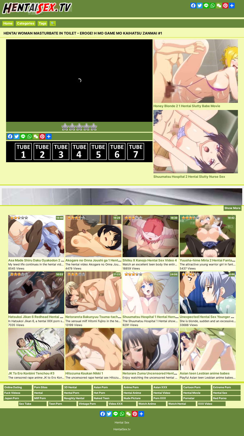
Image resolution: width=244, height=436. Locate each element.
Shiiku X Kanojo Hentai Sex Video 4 (150, 260)
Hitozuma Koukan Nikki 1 (84, 373)
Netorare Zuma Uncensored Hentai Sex (153, 373)
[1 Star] (65, 126)
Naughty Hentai (74, 398)
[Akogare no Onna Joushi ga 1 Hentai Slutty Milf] (93, 256)
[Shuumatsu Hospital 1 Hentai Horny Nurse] (151, 312)
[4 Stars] (86, 126)
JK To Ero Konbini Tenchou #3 (31, 373)
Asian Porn (101, 387)
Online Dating (13, 387)
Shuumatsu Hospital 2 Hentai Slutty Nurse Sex (189, 176)
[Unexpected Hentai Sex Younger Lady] (208, 312)
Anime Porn (131, 387)
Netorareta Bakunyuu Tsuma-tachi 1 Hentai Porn (102, 317)
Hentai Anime (132, 393)
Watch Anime (147, 403)
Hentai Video (161, 393)
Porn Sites (40, 387)
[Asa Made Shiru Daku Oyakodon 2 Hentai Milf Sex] (36, 256)
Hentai (38, 393)
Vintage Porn (87, 403)
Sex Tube (25, 403)
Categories (25, 23)
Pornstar (189, 398)
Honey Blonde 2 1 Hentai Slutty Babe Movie (186, 106)
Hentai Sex (220, 393)
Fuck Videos (12, 393)
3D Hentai (70, 387)
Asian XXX (160, 387)
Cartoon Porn (191, 387)
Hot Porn (99, 393)
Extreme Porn (222, 387)
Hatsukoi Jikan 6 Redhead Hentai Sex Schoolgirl (45, 317)
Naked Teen (101, 398)
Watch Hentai (177, 403)
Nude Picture (132, 398)
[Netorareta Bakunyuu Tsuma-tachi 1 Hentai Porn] (93, 312)
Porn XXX (159, 398)
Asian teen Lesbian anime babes (205, 373)
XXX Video (205, 403)
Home (8, 23)
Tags (42, 23)
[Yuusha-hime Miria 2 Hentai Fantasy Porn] (208, 256)
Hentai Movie (191, 393)
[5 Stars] (93, 126)
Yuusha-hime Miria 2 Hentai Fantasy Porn (212, 260)
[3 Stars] (79, 126)
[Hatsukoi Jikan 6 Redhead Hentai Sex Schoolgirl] (36, 312)
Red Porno (219, 398)
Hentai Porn (71, 393)
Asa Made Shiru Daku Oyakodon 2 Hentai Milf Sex (46, 260)
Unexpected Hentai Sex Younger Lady (209, 317)
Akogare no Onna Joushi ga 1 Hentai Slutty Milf (101, 260)
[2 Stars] (72, 126)
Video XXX (116, 403)
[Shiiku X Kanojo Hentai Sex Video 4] (151, 256)
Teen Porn (55, 403)
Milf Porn (40, 398)
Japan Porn (11, 398)
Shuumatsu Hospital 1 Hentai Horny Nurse (155, 317)
